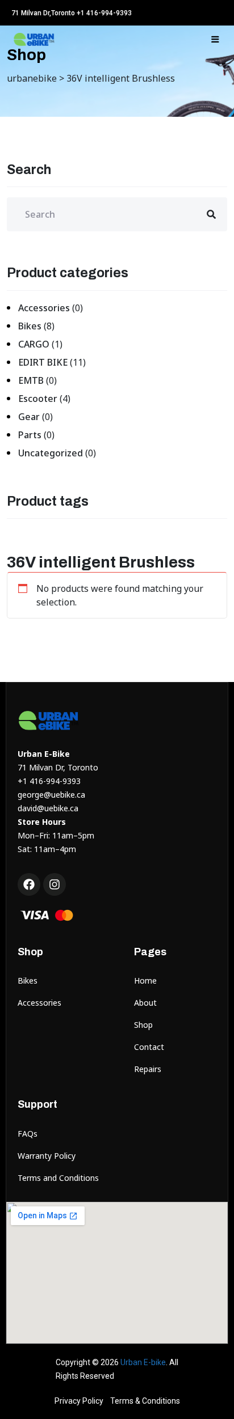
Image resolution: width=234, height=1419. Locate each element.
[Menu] (215, 39)
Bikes (29, 326)
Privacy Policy (79, 1400)
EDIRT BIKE (43, 362)
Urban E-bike (143, 1362)
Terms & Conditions (145, 1400)
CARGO (33, 344)
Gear (29, 416)
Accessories (44, 308)
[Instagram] (54, 884)
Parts (29, 435)
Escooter (37, 398)
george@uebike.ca (51, 794)
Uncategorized (50, 453)
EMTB (31, 380)
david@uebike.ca (48, 808)
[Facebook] (29, 884)
